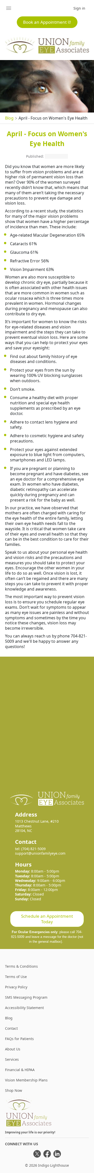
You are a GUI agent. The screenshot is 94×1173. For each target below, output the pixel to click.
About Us (12, 1049)
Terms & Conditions (21, 966)
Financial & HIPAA (20, 1069)
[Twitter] (37, 1154)
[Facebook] (47, 1154)
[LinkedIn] (57, 1154)
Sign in (79, 8)
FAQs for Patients (19, 1038)
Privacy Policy (16, 987)
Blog (9, 118)
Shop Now (13, 1090)
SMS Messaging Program (26, 997)
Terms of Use (16, 976)
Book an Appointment (45, 22)
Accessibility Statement (24, 1007)
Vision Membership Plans (26, 1080)
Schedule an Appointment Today (47, 919)
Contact (11, 1028)
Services (12, 1059)
